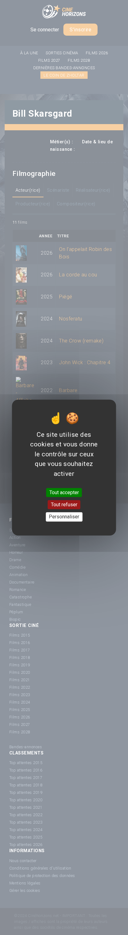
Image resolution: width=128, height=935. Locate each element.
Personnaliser (64, 517)
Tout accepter (64, 492)
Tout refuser (64, 505)
